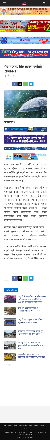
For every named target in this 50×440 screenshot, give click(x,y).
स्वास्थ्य (36, 425)
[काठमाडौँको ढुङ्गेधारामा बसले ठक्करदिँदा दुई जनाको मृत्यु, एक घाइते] (10, 357)
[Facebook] (14, 84)
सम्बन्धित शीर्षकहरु (11, 290)
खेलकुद (42, 425)
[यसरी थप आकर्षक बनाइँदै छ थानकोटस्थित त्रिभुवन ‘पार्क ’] (10, 311)
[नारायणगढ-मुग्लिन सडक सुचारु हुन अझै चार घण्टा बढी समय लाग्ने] (10, 334)
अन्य (25, 428)
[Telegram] (31, 84)
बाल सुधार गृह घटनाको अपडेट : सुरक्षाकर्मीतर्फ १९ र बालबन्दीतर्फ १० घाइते (31, 345)
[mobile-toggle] (4, 3)
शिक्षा (30, 425)
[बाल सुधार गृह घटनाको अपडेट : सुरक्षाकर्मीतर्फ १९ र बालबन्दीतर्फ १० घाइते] (10, 345)
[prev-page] (5, 365)
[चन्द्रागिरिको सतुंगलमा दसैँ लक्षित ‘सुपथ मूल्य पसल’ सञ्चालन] (10, 322)
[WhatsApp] (25, 84)
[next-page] (9, 365)
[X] (19, 84)
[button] (44, 3)
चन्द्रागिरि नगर (23, 425)
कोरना (15, 425)
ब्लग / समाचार (8, 425)
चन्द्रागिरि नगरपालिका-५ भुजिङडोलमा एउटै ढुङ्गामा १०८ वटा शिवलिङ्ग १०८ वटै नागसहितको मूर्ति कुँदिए (32, 299)
